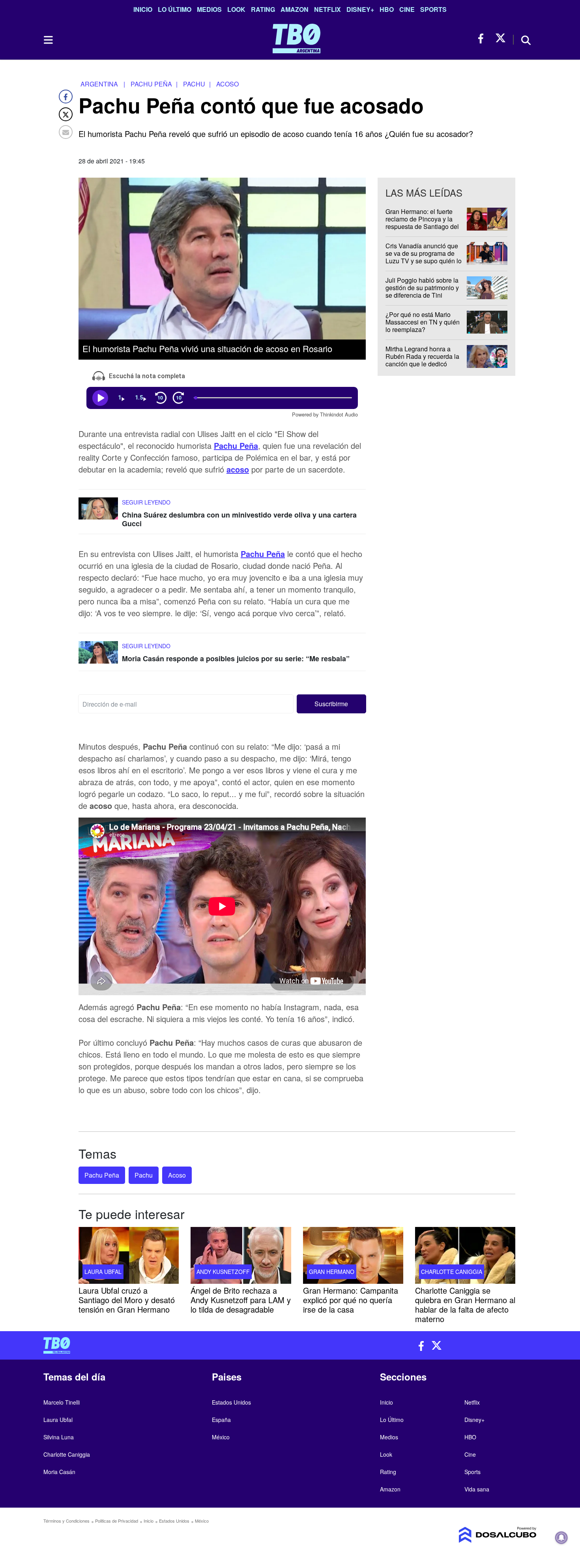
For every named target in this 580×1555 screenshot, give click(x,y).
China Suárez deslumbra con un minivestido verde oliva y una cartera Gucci (239, 519)
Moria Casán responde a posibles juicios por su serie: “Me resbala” (236, 659)
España (221, 1420)
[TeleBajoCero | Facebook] (483, 38)
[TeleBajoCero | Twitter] (500, 38)
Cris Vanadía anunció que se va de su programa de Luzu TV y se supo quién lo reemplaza (423, 257)
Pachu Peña (236, 445)
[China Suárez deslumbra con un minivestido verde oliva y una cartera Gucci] (98, 512)
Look (236, 9)
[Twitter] (66, 114)
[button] (332, 704)
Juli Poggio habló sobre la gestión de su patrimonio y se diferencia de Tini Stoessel (422, 292)
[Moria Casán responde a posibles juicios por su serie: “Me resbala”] (98, 656)
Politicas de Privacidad (116, 1520)
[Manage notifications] (561, 1537)
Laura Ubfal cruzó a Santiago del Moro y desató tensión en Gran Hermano (127, 1299)
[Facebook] (66, 96)
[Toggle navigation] (47, 40)
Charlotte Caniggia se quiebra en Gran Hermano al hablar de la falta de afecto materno (465, 1304)
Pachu (144, 1175)
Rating (263, 9)
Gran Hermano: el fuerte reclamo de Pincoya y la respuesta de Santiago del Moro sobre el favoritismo (422, 223)
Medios (209, 9)
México (221, 1437)
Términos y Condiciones (66, 1520)
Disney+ (360, 9)
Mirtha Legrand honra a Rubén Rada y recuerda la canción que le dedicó (422, 356)
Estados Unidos (231, 1402)
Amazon (295, 9)
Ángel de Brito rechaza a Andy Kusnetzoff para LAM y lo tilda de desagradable (241, 1299)
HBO (387, 9)
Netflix (327, 9)
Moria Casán (59, 1472)
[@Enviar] (66, 132)
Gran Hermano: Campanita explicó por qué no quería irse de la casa (350, 1299)
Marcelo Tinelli (61, 1402)
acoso (237, 469)
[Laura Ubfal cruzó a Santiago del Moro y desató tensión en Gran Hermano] (129, 1255)
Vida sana (476, 1489)
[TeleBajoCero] (163, 1345)
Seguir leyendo (146, 502)
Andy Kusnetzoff (223, 1271)
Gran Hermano (331, 1271)
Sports (433, 9)
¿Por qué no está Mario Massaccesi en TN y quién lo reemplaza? (422, 322)
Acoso (177, 1175)
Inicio (142, 9)
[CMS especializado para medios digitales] (479, 1535)
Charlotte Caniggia (451, 1271)
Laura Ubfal (103, 1271)
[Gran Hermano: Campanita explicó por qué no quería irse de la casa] (353, 1255)
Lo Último (174, 9)
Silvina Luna (58, 1437)
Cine (407, 9)
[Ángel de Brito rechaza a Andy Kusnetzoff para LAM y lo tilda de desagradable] (241, 1255)
